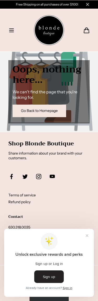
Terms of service (22, 195)
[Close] (87, 4)
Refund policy (19, 202)
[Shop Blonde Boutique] (49, 30)
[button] (11, 30)
